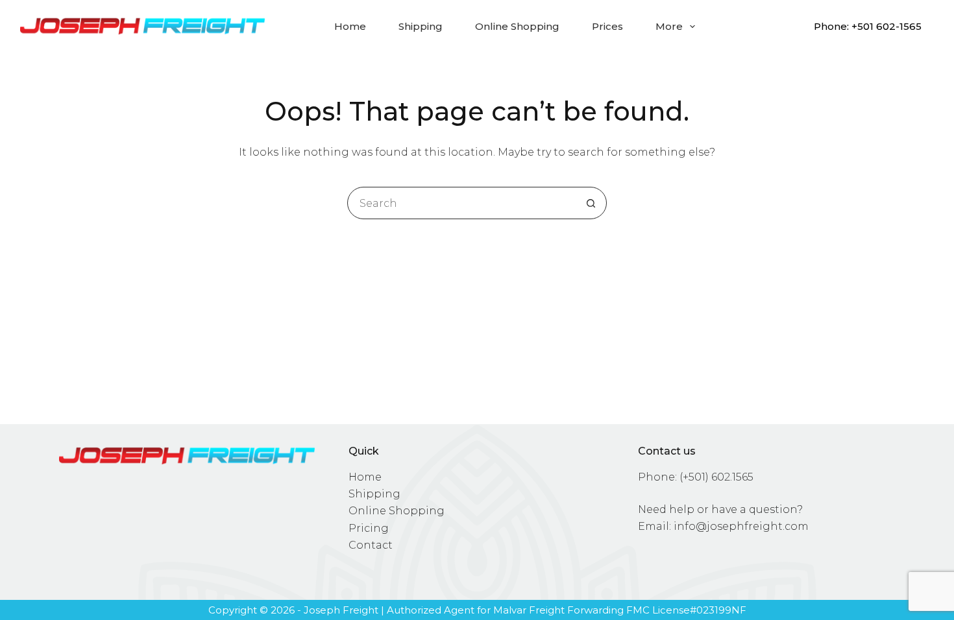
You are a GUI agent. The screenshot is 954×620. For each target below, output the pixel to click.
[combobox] (461, 203)
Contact (371, 545)
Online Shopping (517, 26)
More (669, 26)
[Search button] (590, 203)
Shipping (420, 26)
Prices (607, 26)
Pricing (369, 528)
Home (350, 26)
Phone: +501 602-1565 (868, 26)
